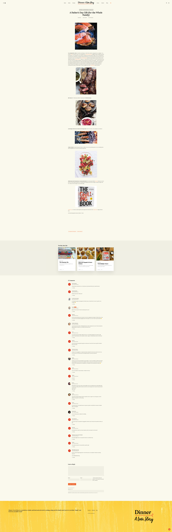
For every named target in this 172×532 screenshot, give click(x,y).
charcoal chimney (89, 54)
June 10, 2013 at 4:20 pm (75, 419)
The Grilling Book (84, 57)
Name (69, 477)
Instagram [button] (93, 510)
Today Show (95, 209)
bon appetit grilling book (72, 231)
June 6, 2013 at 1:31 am (75, 383)
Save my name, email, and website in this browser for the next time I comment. (98, 479)
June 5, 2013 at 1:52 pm (75, 350)
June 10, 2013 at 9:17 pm (75, 428)
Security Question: (71, 487)
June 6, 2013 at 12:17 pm (75, 403)
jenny (80, 269)
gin (71, 54)
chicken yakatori (79, 231)
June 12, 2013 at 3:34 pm (75, 443)
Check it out (70, 209)
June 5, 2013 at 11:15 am (75, 315)
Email (81, 477)
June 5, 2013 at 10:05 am (75, 284)
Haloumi (96, 181)
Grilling (91, 9)
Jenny (80, 17)
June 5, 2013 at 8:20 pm (75, 376)
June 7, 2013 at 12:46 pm (75, 412)
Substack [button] (89, 510)
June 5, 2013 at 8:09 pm (75, 368)
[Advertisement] (86, 221)
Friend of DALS (77, 59)
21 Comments (91, 17)
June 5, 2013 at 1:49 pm (75, 341)
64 (101, 269)
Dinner (81, 9)
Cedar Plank (92, 65)
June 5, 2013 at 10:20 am (75, 299)
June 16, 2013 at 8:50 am (75, 450)
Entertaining (86, 9)
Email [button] (97, 510)
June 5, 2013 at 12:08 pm (75, 324)
